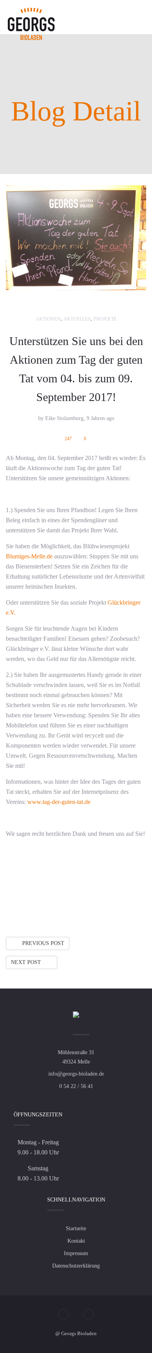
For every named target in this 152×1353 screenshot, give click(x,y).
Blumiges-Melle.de (30, 556)
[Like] (86, 906)
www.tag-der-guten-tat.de (58, 802)
